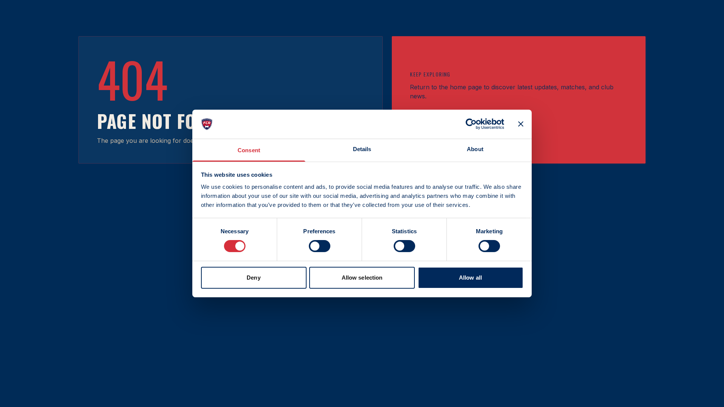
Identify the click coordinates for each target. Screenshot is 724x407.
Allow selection (362, 277)
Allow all (470, 277)
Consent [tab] (249, 150)
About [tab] (475, 149)
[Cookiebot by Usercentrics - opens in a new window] (471, 124)
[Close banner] (520, 124)
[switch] (319, 246)
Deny (253, 277)
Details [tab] (362, 149)
